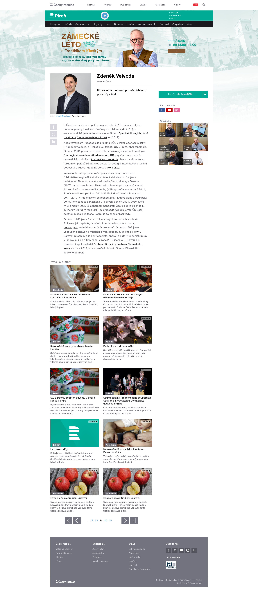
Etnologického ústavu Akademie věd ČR (89, 155)
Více (190, 24)
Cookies (159, 580)
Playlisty (98, 24)
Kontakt (164, 24)
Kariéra (132, 561)
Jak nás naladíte (146, 24)
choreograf (71, 227)
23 (96, 520)
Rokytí (136, 231)
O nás (130, 24)
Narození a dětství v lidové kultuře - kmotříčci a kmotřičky (71, 296)
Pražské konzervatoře (104, 159)
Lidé (108, 24)
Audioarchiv (175, 16)
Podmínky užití (186, 580)
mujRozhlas (125, 5)
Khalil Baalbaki (63, 116)
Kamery (172, 18)
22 (91, 520)
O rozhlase (160, 5)
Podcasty (97, 557)
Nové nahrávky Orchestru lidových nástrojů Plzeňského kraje (123, 296)
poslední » (134, 520)
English (199, 580)
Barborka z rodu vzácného (118, 346)
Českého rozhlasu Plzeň (92, 137)
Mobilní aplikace (100, 561)
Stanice (143, 5)
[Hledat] (204, 5)
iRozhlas (91, 5)
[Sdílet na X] (53, 134)
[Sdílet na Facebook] (53, 127)
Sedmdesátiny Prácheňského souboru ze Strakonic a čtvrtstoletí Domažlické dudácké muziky (127, 400)
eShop (59, 561)
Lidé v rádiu (135, 557)
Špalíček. (111, 94)
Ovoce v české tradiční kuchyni (68, 498)
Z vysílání (178, 24)
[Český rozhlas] (62, 5)
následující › (125, 520)
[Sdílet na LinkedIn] (53, 142)
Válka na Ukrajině (64, 549)
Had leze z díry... (60, 449)
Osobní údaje (171, 580)
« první (68, 520)
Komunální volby (64, 553)
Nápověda (134, 553)
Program (107, 5)
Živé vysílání (98, 549)
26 (110, 520)
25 (106, 520)
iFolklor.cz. (113, 167)
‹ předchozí (77, 520)
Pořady (68, 24)
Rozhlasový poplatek (139, 569)
